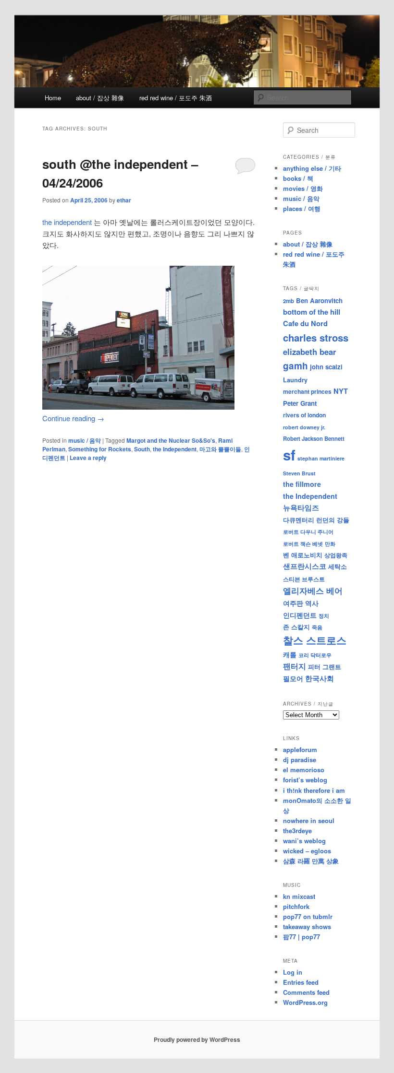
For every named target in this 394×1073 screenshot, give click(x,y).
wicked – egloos (307, 850)
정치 (324, 615)
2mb (288, 301)
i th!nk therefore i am (314, 790)
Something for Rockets (99, 449)
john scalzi (326, 366)
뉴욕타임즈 (301, 507)
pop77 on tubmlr (307, 916)
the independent (67, 222)
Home (53, 97)
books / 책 (298, 178)
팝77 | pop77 (301, 936)
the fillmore (302, 484)
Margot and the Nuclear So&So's (170, 440)
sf (289, 455)
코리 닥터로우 (315, 655)
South (142, 449)
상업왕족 (335, 555)
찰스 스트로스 (314, 640)
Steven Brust (299, 473)
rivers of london (304, 415)
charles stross (315, 337)
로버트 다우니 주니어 (308, 531)
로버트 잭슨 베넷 (303, 543)
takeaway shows (307, 926)
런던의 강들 (332, 519)
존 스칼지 (296, 626)
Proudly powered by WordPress (197, 1039)
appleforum (300, 749)
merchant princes (307, 391)
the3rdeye (297, 830)
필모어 (293, 678)
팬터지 (294, 666)
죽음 (317, 627)
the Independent (175, 449)
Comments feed (306, 992)
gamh (295, 365)
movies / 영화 (303, 188)
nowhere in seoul (308, 820)
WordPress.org (305, 1002)
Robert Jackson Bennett (314, 438)
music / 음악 (84, 440)
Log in (292, 972)
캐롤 (289, 654)
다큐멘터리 (298, 520)
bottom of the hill (311, 312)
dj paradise (299, 759)
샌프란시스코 (304, 566)
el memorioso (303, 769)
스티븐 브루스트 (304, 579)
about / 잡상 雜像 (100, 97)
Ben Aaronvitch (319, 300)
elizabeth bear (309, 351)
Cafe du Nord (305, 323)
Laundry (295, 380)
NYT (340, 391)
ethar (124, 200)
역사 (312, 603)
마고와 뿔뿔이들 (220, 449)
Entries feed (301, 982)
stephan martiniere (321, 458)
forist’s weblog (305, 779)
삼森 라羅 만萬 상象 (311, 860)
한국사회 (319, 678)
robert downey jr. (304, 427)
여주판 (293, 603)
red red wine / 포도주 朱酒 (175, 97)
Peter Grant (300, 403)
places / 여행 (301, 208)
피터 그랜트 (324, 666)
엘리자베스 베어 (313, 590)
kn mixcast (299, 896)
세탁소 (337, 566)
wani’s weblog (304, 840)
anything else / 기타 (312, 168)
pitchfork (296, 906)
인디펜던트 (300, 615)
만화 (330, 543)
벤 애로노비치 (302, 554)
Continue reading (73, 418)
